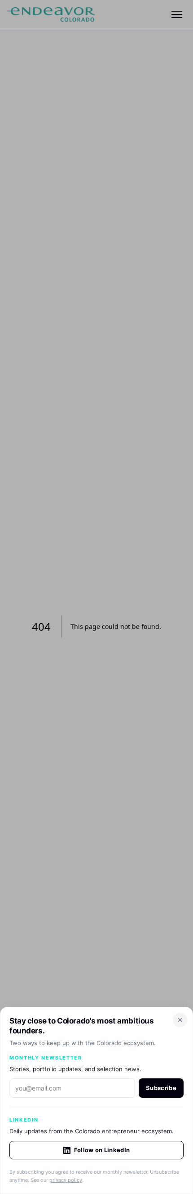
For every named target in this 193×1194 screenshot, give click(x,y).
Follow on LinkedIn (102, 1150)
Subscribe (161, 1087)
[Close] (180, 1020)
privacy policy (65, 1180)
